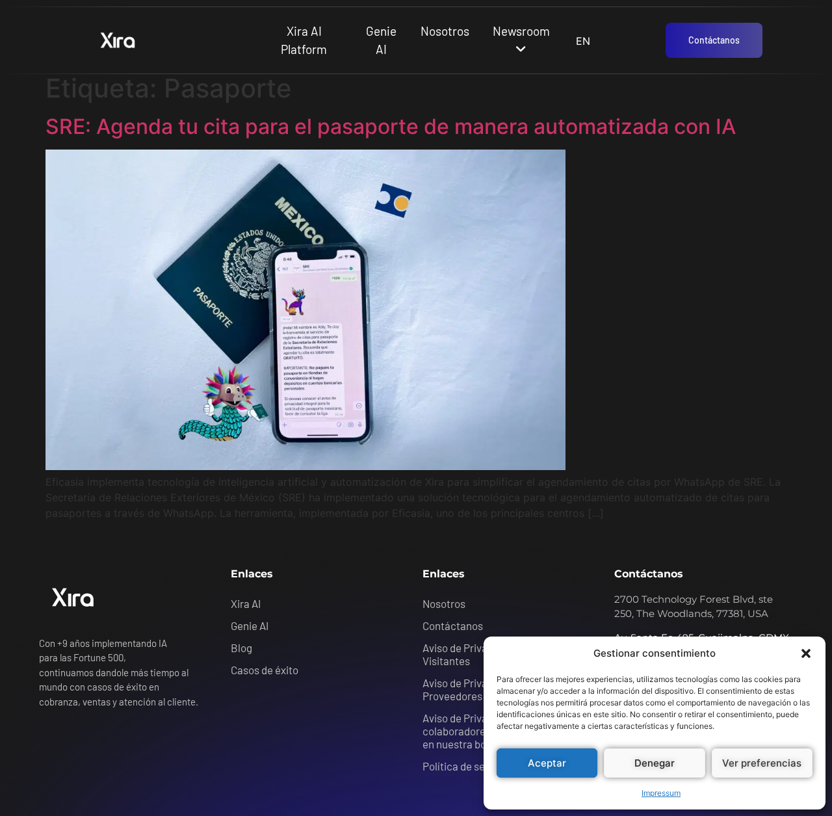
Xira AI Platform (304, 40)
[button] (806, 653)
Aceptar (547, 763)
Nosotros (445, 30)
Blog (241, 647)
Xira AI (246, 603)
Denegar (654, 763)
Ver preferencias (761, 763)
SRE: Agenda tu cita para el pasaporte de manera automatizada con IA (391, 126)
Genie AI (381, 40)
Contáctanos (452, 625)
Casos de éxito (264, 669)
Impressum (661, 793)
